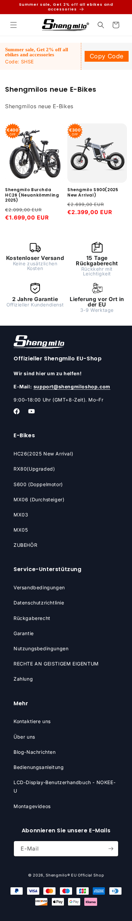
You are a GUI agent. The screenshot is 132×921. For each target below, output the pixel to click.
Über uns (24, 737)
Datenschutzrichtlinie (39, 602)
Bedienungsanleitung (39, 767)
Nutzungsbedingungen (41, 648)
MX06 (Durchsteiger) (39, 499)
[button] (13, 25)
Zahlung (23, 679)
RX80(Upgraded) (34, 469)
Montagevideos (32, 806)
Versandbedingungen (39, 587)
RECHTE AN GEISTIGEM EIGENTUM (56, 663)
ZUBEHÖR (25, 545)
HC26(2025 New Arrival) (43, 453)
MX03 (21, 514)
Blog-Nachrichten (35, 752)
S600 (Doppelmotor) (38, 484)
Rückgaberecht (32, 618)
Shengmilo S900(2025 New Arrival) (92, 192)
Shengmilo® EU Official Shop (75, 875)
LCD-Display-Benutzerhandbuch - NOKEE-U (64, 786)
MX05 (21, 530)
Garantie (24, 633)
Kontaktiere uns (32, 721)
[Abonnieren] (110, 849)
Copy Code (107, 56)
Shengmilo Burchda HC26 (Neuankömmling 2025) (32, 195)
